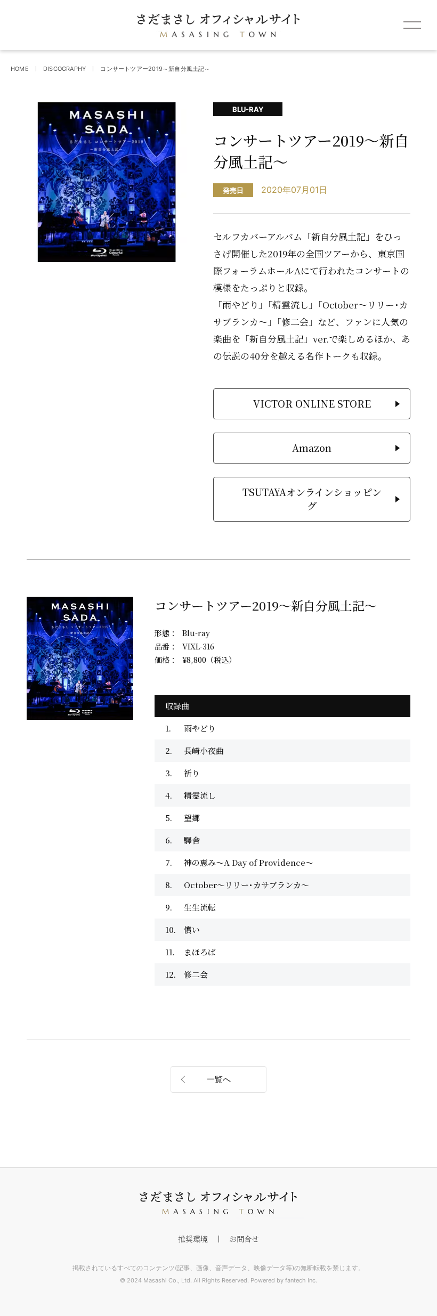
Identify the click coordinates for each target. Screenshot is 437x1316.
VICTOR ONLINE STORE (312, 403)
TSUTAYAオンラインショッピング (312, 499)
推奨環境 (193, 1238)
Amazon (311, 447)
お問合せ (244, 1238)
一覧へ (219, 1079)
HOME (20, 68)
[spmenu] (412, 25)
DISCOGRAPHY (64, 68)
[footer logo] (218, 1203)
